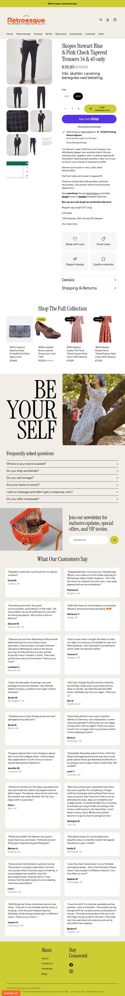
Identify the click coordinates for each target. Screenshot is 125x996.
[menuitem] (10, 34)
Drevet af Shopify (32, 988)
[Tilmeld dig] (114, 540)
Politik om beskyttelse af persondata (39, 991)
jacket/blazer (92, 193)
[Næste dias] (30, 329)
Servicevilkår (62, 991)
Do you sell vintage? (20, 478)
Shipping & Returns (79, 288)
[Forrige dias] (9, 329)
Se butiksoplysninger (76, 142)
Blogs (44, 973)
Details (68, 279)
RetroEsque (19, 988)
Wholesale (47, 968)
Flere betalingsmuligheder (89, 126)
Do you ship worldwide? (23, 471)
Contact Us (47, 963)
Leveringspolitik (77, 991)
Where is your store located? (26, 464)
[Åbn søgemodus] (100, 19)
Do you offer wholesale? (23, 499)
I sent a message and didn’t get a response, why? (40, 492)
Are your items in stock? (23, 485)
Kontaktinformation (95, 991)
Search (45, 958)
